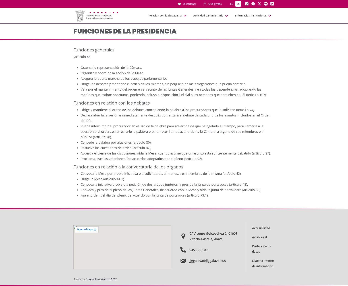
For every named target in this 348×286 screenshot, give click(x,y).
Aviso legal (259, 237)
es (238, 3)
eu (231, 3)
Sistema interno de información (263, 263)
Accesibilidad (261, 228)
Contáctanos (189, 3)
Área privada (215, 3)
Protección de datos (261, 249)
